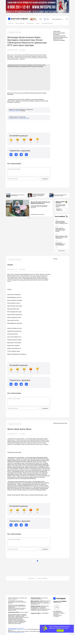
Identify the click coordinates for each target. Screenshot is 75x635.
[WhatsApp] (26, 154)
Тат (48, 19)
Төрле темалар (42, 578)
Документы (31, 578)
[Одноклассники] (16, 154)
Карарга (60, 630)
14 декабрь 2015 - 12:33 (12, 433)
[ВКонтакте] (11, 154)
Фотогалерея (20, 23)
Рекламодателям (47, 23)
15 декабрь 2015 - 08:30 (12, 49)
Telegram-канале (15, 110)
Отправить (45, 178)
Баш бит (10, 23)
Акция (37, 23)
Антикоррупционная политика (16, 628)
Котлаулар (29, 23)
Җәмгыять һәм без (15, 32)
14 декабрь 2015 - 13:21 (12, 269)
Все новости (61, 250)
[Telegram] (21, 154)
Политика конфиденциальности (16, 632)
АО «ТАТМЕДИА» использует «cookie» (17, 629)
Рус (40, 19)
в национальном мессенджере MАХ (19, 118)
